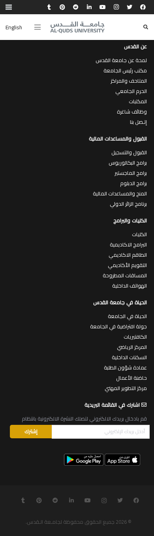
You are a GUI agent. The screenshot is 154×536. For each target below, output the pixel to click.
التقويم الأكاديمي (127, 265)
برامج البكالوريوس (128, 162)
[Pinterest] (62, 7)
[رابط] (77, 27)
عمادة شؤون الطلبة (125, 367)
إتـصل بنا (138, 122)
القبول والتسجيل (129, 152)
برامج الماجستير (131, 173)
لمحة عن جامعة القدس (121, 60)
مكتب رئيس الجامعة (125, 70)
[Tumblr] (48, 7)
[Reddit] (75, 7)
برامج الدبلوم (133, 183)
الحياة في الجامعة (127, 316)
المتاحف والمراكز (129, 80)
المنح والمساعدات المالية (120, 193)
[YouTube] (102, 7)
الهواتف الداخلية (129, 285)
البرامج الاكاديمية (128, 244)
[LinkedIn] (89, 7)
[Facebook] (142, 7)
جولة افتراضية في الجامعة (118, 326)
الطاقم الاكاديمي (128, 254)
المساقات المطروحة (125, 275)
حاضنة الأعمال (131, 378)
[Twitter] (129, 7)
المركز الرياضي (132, 347)
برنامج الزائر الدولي (128, 203)
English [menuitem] (14, 27)
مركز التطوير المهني (126, 388)
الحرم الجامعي (131, 91)
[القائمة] (37, 27)
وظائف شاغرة (132, 111)
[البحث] (146, 27)
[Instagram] (116, 7)
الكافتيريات (135, 336)
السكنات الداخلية (129, 357)
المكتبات (138, 101)
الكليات (139, 234)
